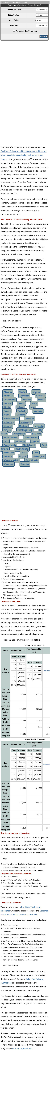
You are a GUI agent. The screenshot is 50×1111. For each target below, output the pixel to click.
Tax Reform (16, 2)
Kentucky (22, 411)
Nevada (7, 430)
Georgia (7, 403)
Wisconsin (8, 464)
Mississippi (26, 422)
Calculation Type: (14, 10)
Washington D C (11, 460)
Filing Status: (14, 15)
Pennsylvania (10, 445)
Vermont (8, 456)
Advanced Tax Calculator (26, 31)
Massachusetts (11, 418)
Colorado (40, 396)
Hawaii (21, 403)
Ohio (6, 441)
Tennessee (9, 453)
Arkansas (8, 396)
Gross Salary (13, 20)
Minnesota (9, 422)
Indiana (20, 407)
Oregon (35, 441)
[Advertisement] (25, 66)
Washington (38, 456)
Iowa (33, 407)
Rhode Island (29, 445)
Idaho (34, 403)
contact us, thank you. (22, 1048)
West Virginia (32, 460)
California (24, 396)
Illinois (7, 407)
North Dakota (31, 437)
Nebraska (39, 426)
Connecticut (9, 400)
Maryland (21, 415)
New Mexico (19, 434)
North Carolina (10, 437)
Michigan (29, 418)
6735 (25, 2)
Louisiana (38, 411)
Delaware (26, 400)
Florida (41, 400)
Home (6, 2)
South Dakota (21, 449)
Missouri (8, 426)
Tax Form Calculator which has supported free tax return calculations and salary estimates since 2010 (23, 155)
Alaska (22, 392)
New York (36, 434)
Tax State (14, 26)
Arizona (36, 392)
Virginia (22, 456)
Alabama (8, 392)
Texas (24, 453)
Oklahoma (20, 441)
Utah (36, 453)
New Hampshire (25, 430)
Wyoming (25, 464)
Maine (6, 415)
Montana (23, 426)
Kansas (7, 411)
